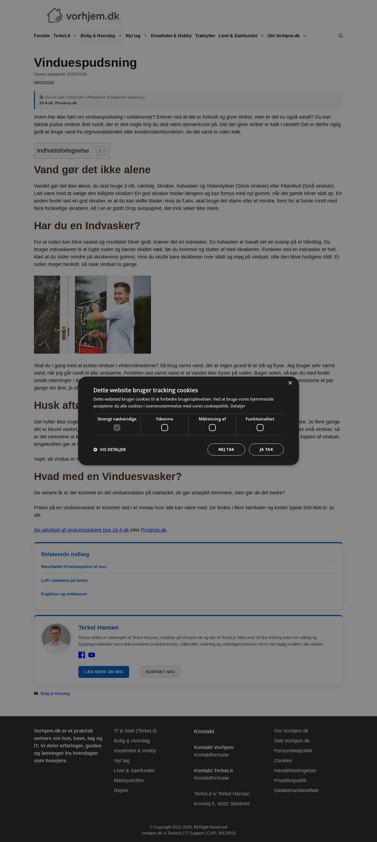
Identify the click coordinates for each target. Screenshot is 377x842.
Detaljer (237, 406)
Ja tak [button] (266, 449)
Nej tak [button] (226, 449)
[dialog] (188, 421)
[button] (109, 450)
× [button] (290, 383)
